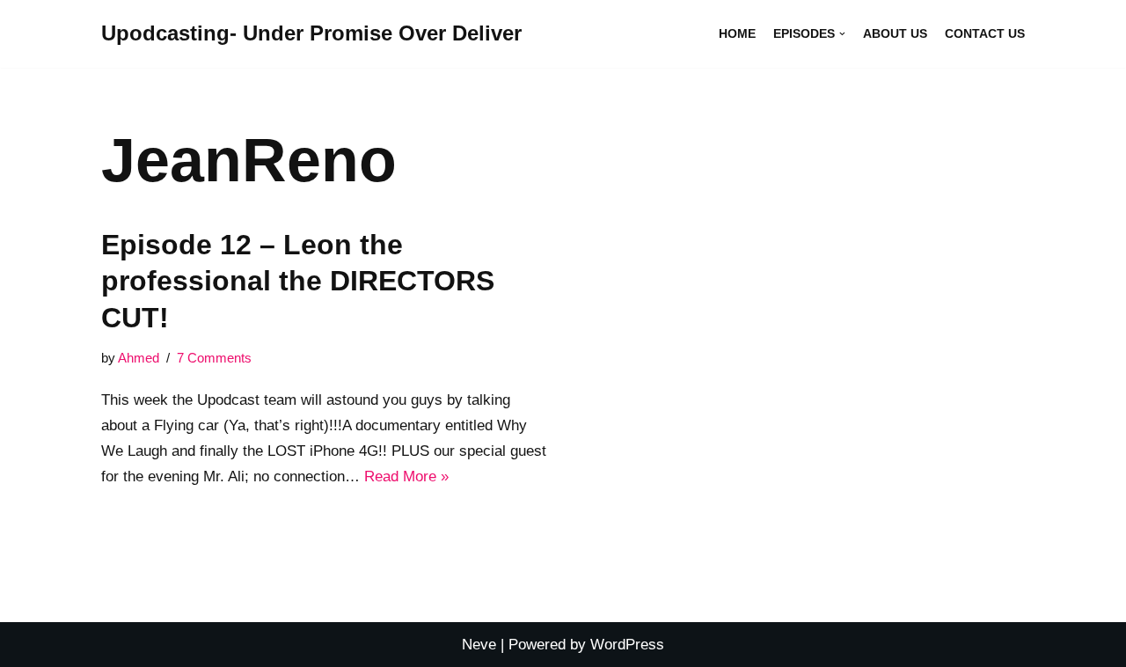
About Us (895, 33)
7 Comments (214, 357)
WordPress (627, 644)
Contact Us (985, 33)
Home (737, 33)
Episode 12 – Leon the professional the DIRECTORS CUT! (297, 281)
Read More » (406, 476)
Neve (479, 644)
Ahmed (138, 357)
